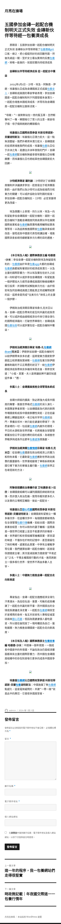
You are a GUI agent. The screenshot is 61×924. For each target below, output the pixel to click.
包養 (44, 145)
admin (12, 710)
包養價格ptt (47, 49)
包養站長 (12, 325)
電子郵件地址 (12, 801)
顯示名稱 (10, 786)
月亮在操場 (14, 11)
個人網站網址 (11, 816)
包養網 (13, 154)
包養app (34, 264)
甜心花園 (27, 509)
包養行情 (22, 522)
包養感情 (35, 439)
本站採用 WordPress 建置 (30, 917)
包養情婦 (32, 448)
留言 (8, 738)
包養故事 (50, 640)
